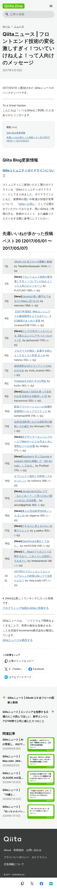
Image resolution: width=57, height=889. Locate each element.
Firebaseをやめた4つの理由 (30, 381)
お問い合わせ (33, 850)
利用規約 (19, 850)
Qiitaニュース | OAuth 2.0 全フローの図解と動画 (28, 700)
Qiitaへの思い (27, 204)
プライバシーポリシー (16, 857)
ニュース (19, 26)
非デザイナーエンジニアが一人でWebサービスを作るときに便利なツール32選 (33, 441)
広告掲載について (14, 864)
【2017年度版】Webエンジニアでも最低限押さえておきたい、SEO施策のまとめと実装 (32, 316)
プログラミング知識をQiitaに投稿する (26, 608)
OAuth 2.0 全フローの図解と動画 (33, 261)
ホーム (6, 26)
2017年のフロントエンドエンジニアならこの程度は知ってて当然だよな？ (33, 576)
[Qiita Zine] (14, 6)
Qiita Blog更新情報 (15, 132)
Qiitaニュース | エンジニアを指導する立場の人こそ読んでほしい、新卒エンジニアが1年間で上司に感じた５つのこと (28, 716)
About (7, 850)
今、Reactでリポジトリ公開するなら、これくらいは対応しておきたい (33, 556)
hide (14, 127)
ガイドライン (39, 857)
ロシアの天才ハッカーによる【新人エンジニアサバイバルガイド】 (33, 335)
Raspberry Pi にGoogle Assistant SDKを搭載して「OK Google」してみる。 (33, 461)
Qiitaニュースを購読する (18, 640)
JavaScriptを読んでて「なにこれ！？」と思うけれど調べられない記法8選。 (33, 496)
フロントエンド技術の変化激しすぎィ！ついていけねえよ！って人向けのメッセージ (33, 281)
